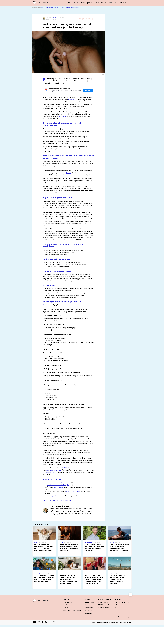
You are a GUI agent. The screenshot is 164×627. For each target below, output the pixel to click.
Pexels (102, 74)
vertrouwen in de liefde (54, 470)
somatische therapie (73, 491)
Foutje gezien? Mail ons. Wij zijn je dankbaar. (57, 501)
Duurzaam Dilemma (104, 608)
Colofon (65, 605)
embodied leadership (50, 472)
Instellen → (87, 90)
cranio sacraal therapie (59, 483)
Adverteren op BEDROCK (122, 602)
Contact (66, 608)
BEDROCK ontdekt (103, 605)
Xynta (129, 622)
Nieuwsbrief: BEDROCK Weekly (72, 610)
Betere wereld (71, 3)
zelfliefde (71, 100)
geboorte (68, 173)
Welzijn (121, 3)
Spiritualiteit (88, 613)
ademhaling (63, 116)
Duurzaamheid (89, 602)
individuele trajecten (69, 468)
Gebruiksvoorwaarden (121, 605)
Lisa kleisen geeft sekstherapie (54, 496)
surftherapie (58, 487)
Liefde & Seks (99, 3)
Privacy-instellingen (124, 617)
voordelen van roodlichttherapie (58, 485)
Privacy (117, 608)
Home (33, 7)
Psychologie (88, 610)
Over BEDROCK (67, 602)
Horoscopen (85, 3)
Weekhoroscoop (103, 602)
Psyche (111, 3)
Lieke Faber (49, 17)
